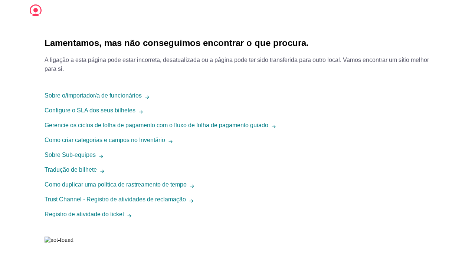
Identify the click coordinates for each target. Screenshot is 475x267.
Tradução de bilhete (71, 170)
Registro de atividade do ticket (84, 214)
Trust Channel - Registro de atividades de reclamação (115, 199)
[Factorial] (36, 10)
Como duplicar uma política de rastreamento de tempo (116, 184)
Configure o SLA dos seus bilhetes (90, 110)
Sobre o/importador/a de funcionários (93, 95)
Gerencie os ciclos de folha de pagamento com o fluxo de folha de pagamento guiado (156, 125)
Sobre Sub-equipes (70, 155)
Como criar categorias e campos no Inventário (105, 140)
